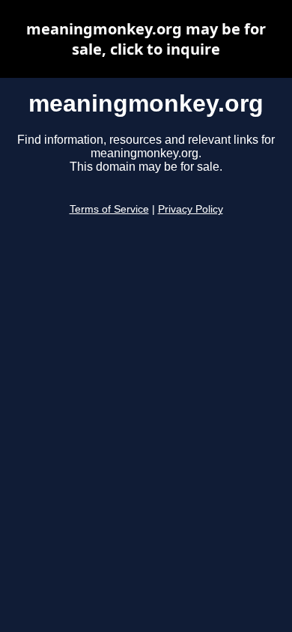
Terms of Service (109, 209)
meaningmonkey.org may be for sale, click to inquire (146, 39)
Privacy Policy (190, 209)
